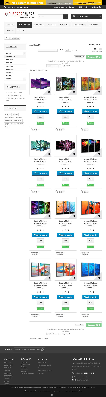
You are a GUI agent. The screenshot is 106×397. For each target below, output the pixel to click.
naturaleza (8, 120)
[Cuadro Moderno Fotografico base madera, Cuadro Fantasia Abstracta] (40, 208)
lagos (7, 127)
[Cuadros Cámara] (19, 15)
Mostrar (62, 50)
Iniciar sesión (96, 7)
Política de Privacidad (14, 95)
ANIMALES (94, 24)
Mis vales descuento (44, 365)
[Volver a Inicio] (6, 38)
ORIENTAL (38, 24)
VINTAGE (52, 24)
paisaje (15, 114)
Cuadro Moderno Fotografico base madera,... (40, 99)
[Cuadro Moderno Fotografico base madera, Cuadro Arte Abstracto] (40, 84)
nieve (13, 124)
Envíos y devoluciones (15, 92)
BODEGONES (80, 24)
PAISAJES (10, 24)
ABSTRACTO (24, 24)
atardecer (20, 124)
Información (13, 87)
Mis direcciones (43, 368)
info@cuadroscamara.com (80, 380)
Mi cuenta (42, 359)
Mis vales (41, 373)
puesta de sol (9, 117)
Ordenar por (33, 50)
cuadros (8, 114)
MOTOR (9, 30)
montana (19, 117)
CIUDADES (65, 24)
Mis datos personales (44, 370)
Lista (100, 51)
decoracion (18, 120)
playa (7, 124)
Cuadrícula (95, 51)
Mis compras (42, 362)
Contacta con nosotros (59, 7)
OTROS (21, 30)
